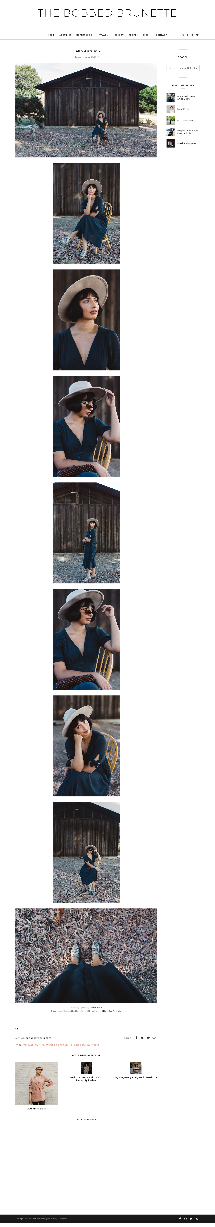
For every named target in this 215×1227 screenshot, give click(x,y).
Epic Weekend (185, 120)
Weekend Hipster (186, 143)
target (95, 1045)
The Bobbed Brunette (108, 13)
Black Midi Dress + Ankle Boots (187, 97)
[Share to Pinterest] (148, 1037)
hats (42, 1045)
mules (85, 1045)
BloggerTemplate (60, 1219)
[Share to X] (142, 1037)
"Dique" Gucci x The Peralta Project (187, 131)
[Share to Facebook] (136, 1037)
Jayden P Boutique (57, 1045)
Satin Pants (183, 109)
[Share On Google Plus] (154, 1037)
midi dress (75, 1045)
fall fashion (30, 1045)
